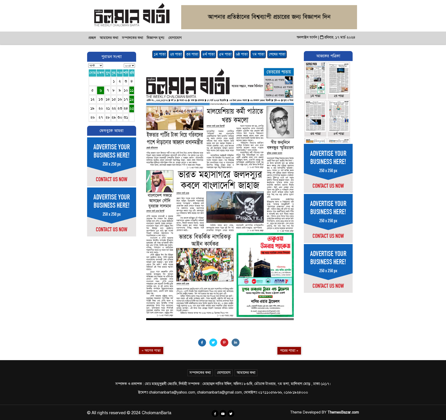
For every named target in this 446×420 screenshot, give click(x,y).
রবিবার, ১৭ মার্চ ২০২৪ (339, 37)
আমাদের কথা (109, 38)
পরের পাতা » (289, 350)
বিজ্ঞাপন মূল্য (155, 38)
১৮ (132, 99)
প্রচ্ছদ (92, 38)
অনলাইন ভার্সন (307, 37)
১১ (132, 90)
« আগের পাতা (151, 350)
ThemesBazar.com (343, 412)
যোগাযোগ (175, 38)
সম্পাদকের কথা (132, 38)
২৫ (132, 108)
